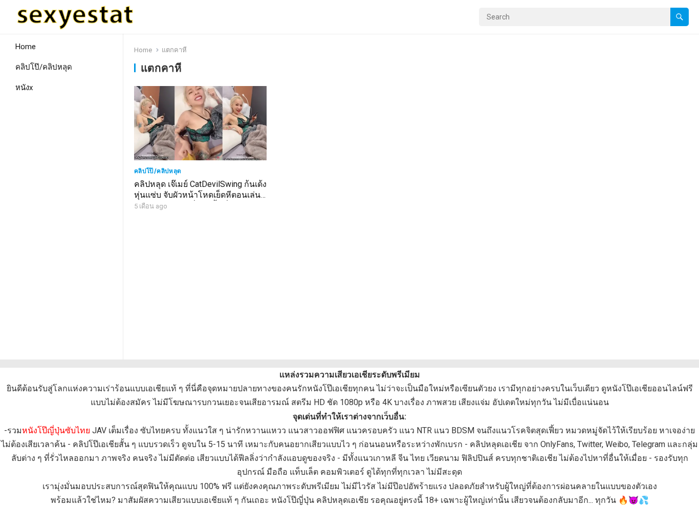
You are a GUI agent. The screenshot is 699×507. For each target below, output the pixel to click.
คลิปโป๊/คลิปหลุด (43, 67)
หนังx (24, 87)
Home (25, 46)
